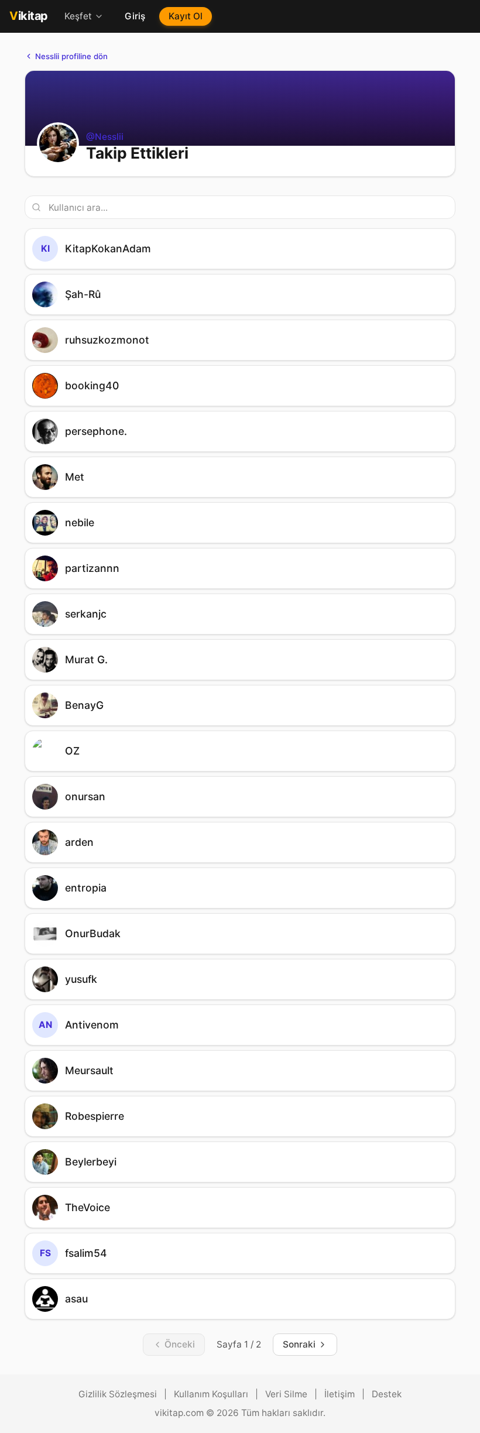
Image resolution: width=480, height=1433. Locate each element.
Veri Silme (286, 1394)
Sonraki (299, 1344)
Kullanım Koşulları (211, 1394)
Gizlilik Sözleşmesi (117, 1394)
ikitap (28, 16)
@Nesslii (105, 136)
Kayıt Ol (186, 16)
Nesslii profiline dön (71, 56)
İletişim (339, 1394)
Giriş (135, 16)
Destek (387, 1394)
